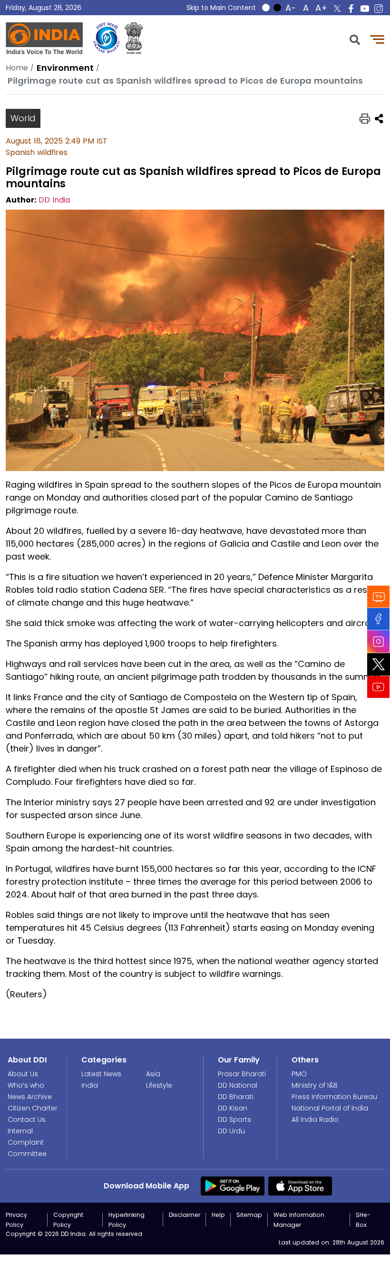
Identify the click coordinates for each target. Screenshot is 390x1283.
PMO (299, 1074)
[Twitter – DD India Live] (337, 8)
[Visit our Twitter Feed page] (378, 664)
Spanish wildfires (37, 152)
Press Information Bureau (334, 1096)
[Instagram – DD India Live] (378, 8)
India (89, 1085)
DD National (237, 1085)
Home (17, 67)
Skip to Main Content (221, 7)
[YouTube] (378, 686)
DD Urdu (231, 1131)
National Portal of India (330, 1108)
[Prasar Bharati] (106, 38)
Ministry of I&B (315, 1085)
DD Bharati (236, 1096)
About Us (23, 1074)
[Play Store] (232, 1185)
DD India (54, 199)
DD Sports (234, 1119)
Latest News (101, 1074)
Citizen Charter (33, 1108)
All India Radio (315, 1119)
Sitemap (249, 1215)
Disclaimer (184, 1215)
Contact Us (27, 1119)
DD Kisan (232, 1108)
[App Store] (300, 1185)
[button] (355, 38)
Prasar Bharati (242, 1074)
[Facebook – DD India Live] (351, 8)
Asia (153, 1074)
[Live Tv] (378, 596)
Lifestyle (159, 1085)
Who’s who (26, 1085)
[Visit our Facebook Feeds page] (378, 619)
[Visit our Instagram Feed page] (378, 641)
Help (218, 1215)
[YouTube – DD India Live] (364, 8)
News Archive (30, 1096)
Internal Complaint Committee (27, 1142)
